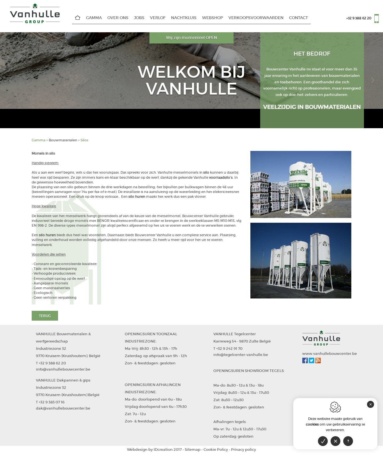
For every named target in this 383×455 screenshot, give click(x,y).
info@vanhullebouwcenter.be (63, 369)
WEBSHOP (212, 17)
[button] (10, 80)
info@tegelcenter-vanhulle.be (240, 354)
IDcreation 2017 (154, 449)
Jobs (139, 17)
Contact (298, 17)
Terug (45, 316)
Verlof (157, 17)
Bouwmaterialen (63, 140)
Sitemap (192, 449)
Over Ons (117, 17)
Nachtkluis (184, 17)
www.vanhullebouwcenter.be (329, 353)
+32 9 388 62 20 (358, 18)
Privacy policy (243, 449)
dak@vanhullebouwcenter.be (63, 408)
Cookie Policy (216, 449)
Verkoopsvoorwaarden (256, 17)
